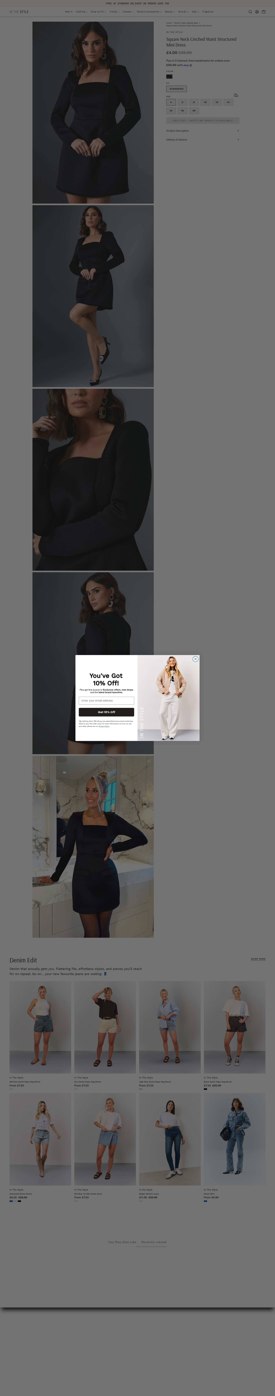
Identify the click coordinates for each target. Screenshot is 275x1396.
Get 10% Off (106, 712)
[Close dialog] (195, 659)
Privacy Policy (104, 726)
